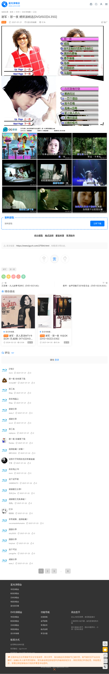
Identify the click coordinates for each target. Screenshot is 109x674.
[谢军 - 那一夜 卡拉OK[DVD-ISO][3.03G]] (54, 311)
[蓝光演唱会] (10, 4)
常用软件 (44, 625)
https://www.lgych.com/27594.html (32, 245)
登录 (57, 359)
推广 (106, 22)
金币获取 (44, 621)
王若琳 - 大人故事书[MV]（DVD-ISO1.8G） (20, 285)
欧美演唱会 (15, 593)
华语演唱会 (15, 589)
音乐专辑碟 (31, 22)
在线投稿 (44, 617)
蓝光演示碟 (15, 606)
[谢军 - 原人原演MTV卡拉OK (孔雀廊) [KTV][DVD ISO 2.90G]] (18, 311)
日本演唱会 (15, 597)
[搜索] (96, 4)
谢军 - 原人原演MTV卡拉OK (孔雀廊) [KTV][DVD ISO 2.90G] (18, 337)
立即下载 (97, 223)
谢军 (4, 269)
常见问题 (44, 633)
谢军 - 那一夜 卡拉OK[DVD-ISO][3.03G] (54, 337)
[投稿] (91, 4)
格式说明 (44, 629)
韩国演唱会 (15, 602)
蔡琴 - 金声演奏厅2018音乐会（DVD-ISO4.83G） (85, 285)
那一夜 (12, 269)
